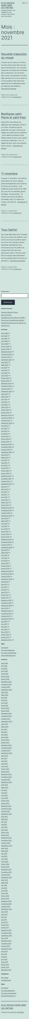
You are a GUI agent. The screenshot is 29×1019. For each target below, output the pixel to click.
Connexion (4, 647)
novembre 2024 (6, 386)
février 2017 (5, 595)
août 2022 (4, 455)
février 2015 (5, 634)
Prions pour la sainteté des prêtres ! (12, 320)
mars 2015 (4, 632)
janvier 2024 (5, 412)
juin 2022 (4, 460)
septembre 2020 (6, 516)
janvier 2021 (5, 505)
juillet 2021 (4, 489)
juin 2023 (4, 428)
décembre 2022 (6, 444)
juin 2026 (4, 336)
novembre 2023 (6, 418)
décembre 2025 (6, 352)
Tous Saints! (9, 229)
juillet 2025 (4, 365)
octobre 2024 (5, 389)
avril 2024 (4, 404)
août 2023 (4, 426)
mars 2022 (4, 468)
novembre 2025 (6, 354)
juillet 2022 (4, 457)
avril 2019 (4, 560)
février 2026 (5, 346)
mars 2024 (4, 407)
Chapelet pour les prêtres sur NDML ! (13, 317)
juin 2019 (4, 555)
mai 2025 (4, 370)
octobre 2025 (5, 357)
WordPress (20, 1012)
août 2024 (4, 394)
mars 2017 (4, 592)
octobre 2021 (5, 481)
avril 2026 (4, 341)
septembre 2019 (6, 547)
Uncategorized (17, 97)
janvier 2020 (5, 537)
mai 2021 (4, 494)
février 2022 (5, 471)
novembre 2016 (6, 603)
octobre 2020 (5, 513)
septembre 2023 (6, 423)
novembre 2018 (6, 574)
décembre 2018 (6, 571)
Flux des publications (8, 650)
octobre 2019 (5, 545)
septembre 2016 (6, 605)
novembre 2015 (6, 613)
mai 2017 (4, 590)
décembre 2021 (6, 476)
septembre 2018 (6, 579)
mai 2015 (4, 627)
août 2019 (4, 550)
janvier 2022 (5, 473)
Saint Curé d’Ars (6, 315)
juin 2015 (4, 624)
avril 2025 (4, 373)
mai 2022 (4, 463)
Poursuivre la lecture (8, 89)
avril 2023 (4, 434)
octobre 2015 (5, 616)
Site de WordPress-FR (8, 655)
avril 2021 (4, 497)
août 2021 (4, 486)
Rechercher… (5, 291)
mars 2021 (4, 500)
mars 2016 (4, 608)
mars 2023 (4, 436)
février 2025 (5, 378)
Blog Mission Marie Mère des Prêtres (7, 5)
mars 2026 (4, 344)
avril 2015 (4, 629)
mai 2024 (4, 402)
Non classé (4, 977)
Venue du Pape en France (9, 312)
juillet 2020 (4, 521)
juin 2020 (4, 523)
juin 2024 (4, 399)
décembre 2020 (6, 508)
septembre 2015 (6, 619)
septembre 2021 (6, 484)
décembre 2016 (6, 600)
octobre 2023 (5, 420)
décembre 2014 (6, 640)
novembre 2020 (6, 510)
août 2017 (4, 584)
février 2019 (5, 566)
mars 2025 (4, 375)
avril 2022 (4, 465)
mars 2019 (4, 563)
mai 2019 (4, 558)
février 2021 (5, 502)
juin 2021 (4, 492)
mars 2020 (4, 531)
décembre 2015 (6, 611)
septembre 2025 (6, 360)
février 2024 (5, 410)
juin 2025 (4, 367)
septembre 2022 (6, 452)
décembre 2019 (6, 539)
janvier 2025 (5, 381)
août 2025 (4, 362)
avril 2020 (4, 529)
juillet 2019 (4, 553)
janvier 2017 (5, 597)
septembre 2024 (6, 391)
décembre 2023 (6, 415)
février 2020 (5, 534)
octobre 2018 (5, 576)
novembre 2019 (6, 542)
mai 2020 (4, 526)
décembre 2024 (6, 383)
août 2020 (4, 518)
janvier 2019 (5, 568)
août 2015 (4, 621)
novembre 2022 (6, 447)
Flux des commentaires (8, 653)
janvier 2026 (5, 349)
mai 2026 (4, 338)
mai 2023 (4, 431)
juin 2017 (4, 587)
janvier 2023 (5, 441)
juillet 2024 (4, 397)
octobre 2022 (5, 449)
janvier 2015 (5, 637)
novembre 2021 (6, 478)
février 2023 (5, 439)
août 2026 (4, 333)
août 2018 (4, 582)
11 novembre (9, 173)
